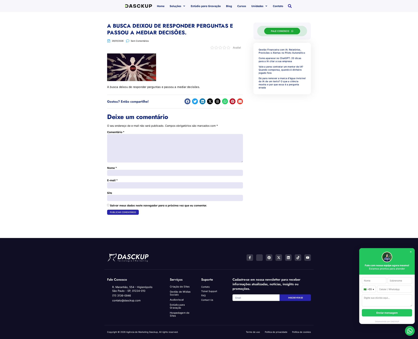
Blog (229, 6)
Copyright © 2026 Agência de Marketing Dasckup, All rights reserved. (142, 332)
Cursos (241, 6)
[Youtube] (307, 257)
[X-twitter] (278, 257)
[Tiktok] (298, 257)
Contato (278, 6)
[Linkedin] (288, 257)
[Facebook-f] (250, 257)
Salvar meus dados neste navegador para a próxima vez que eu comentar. (158, 205)
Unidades (257, 6)
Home (160, 6)
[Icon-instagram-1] (259, 257)
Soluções (175, 6)
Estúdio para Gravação (206, 6)
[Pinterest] (269, 257)
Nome (112, 168)
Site (109, 193)
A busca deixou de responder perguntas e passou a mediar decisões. (170, 29)
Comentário (115, 132)
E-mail (112, 180)
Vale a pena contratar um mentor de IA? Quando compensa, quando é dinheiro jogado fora (281, 69)
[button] (289, 6)
